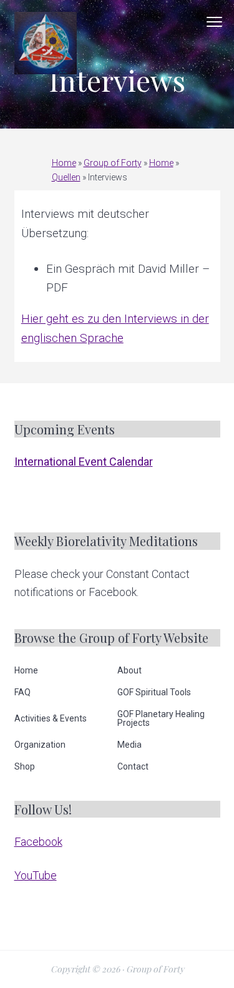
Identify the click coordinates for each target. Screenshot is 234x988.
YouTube (35, 875)
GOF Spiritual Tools (154, 692)
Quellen (66, 177)
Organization (40, 745)
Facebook (38, 841)
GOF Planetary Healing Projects (161, 718)
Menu (214, 21)
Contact (133, 766)
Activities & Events (50, 718)
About (129, 670)
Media (129, 745)
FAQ (22, 692)
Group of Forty (113, 163)
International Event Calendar (83, 461)
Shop (24, 766)
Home (64, 163)
